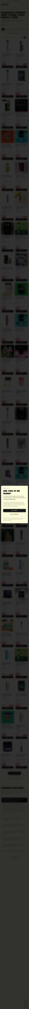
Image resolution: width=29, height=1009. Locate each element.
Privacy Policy (12, 499)
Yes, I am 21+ (14, 510)
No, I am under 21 (14, 514)
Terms (6, 499)
